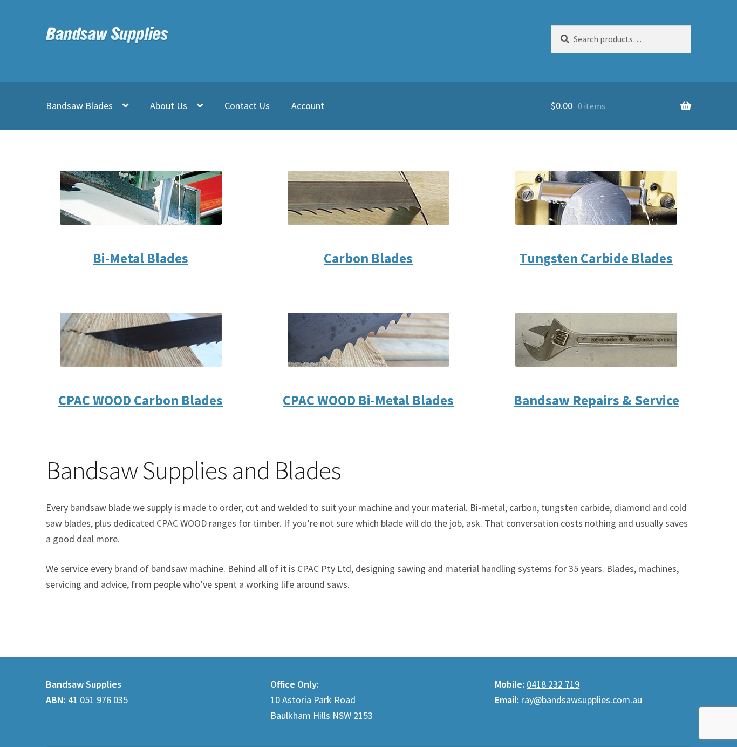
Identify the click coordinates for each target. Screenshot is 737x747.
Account (307, 105)
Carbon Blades (368, 258)
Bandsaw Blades (79, 105)
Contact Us (247, 105)
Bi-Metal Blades (140, 258)
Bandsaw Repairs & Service (596, 400)
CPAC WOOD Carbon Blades (140, 400)
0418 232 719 (553, 684)
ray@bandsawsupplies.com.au (581, 700)
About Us (168, 105)
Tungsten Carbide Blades (596, 258)
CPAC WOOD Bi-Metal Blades (368, 400)
